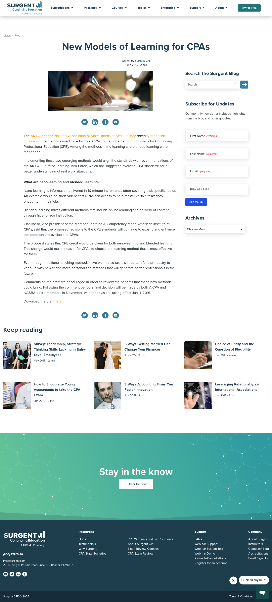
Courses (117, 8)
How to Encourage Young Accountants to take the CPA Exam (57, 389)
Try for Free (249, 8)
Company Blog (258, 549)
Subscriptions (60, 8)
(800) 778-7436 (13, 554)
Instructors (255, 544)
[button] (244, 85)
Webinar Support (206, 544)
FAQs (198, 539)
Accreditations (258, 554)
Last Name (197, 154)
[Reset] (235, 83)
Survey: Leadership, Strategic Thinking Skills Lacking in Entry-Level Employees (60, 349)
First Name (197, 136)
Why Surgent (88, 549)
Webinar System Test (209, 549)
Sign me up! (196, 202)
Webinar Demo (205, 554)
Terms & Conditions (241, 596)
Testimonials (87, 544)
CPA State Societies (92, 554)
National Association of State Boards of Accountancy (95, 136)
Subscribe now (136, 484)
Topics (142, 8)
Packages (90, 8)
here (58, 301)
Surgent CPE (143, 60)
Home (83, 539)
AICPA (36, 136)
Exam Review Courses (143, 549)
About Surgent (258, 539)
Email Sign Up (258, 558)
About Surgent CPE (141, 544)
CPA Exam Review (140, 554)
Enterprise (168, 8)
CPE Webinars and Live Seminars (150, 539)
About (219, 8)
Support (195, 8)
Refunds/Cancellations (210, 558)
